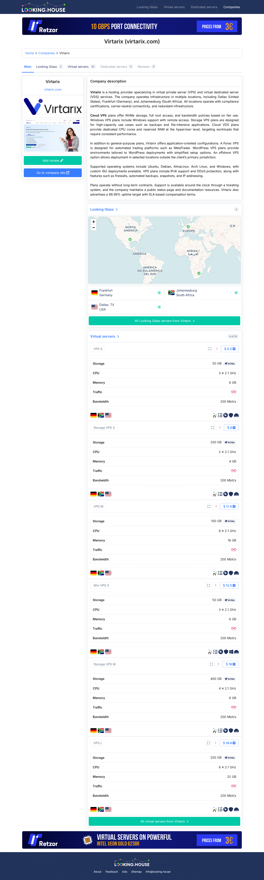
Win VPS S (101, 585)
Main (28, 67)
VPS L (98, 743)
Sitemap (136, 871)
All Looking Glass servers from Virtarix (163, 321)
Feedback (112, 871)
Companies (231, 7)
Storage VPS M (105, 664)
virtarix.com (52, 89)
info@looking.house (158, 871)
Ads (124, 871)
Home (29, 53)
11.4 (229, 506)
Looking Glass (147, 7)
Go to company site (51, 173)
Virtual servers (174, 7)
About (97, 871)
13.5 (229, 585)
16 (230, 664)
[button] (130, 239)
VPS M (98, 506)
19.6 (229, 743)
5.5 (229, 349)
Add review (51, 160)
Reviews (146, 67)
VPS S (98, 349)
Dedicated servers (204, 7)
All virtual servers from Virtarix (163, 821)
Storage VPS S (104, 428)
